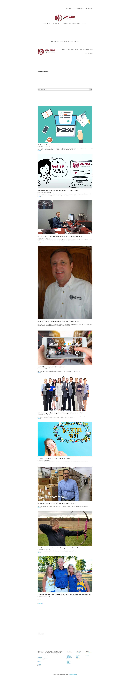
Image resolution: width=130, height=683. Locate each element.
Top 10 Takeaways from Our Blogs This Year (51, 367)
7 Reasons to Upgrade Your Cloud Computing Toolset (54, 458)
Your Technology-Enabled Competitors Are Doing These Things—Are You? (60, 413)
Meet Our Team (88, 652)
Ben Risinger (41, 192)
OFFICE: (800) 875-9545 (69, 8)
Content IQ (59, 23)
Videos (50, 192)
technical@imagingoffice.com (43, 658)
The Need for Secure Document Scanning (50, 145)
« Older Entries (40, 603)
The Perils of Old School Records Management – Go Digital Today (57, 191)
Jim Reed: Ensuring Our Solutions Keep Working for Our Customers (58, 321)
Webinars (77, 658)
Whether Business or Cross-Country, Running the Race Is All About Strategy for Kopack (64, 595)
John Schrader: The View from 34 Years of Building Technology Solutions (60, 236)
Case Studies (78, 652)
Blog (49, 23)
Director (83, 23)
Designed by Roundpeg (73, 674)
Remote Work (69, 656)
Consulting (78, 23)
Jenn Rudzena (41, 146)
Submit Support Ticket (88, 8)
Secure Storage (65, 23)
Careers (87, 655)
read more (39, 150)
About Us (45, 23)
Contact (87, 653)
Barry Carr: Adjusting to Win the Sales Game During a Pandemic (57, 503)
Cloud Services (54, 23)
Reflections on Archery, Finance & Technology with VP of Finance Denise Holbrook (63, 548)
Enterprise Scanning (72, 23)
